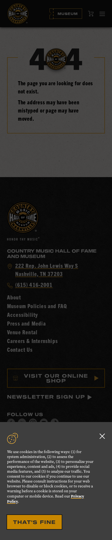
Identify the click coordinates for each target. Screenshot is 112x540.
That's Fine (34, 522)
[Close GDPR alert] (102, 436)
